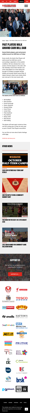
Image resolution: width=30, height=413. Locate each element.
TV (6, 1)
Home (3, 40)
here (7, 134)
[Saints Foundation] (9, 6)
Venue (27, 1)
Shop (10, 1)
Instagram (10, 402)
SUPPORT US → (15, 274)
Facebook (5, 402)
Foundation (21, 1)
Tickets (15, 1)
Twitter (25, 402)
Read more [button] (5, 410)
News (7, 40)
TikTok (21, 402)
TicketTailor (16, 402)
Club (3, 1)
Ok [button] (26, 409)
